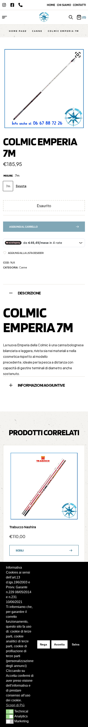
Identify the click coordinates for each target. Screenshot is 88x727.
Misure (8, 175)
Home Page (18, 30)
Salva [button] (75, 644)
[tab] (44, 292)
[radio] (8, 186)
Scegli (20, 550)
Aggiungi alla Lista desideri (26, 252)
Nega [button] (43, 644)
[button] (10, 711)
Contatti (79, 5)
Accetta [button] (59, 644)
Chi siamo (65, 5)
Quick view (73, 466)
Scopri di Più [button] (15, 705)
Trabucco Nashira (22, 527)
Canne (37, 30)
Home (52, 5)
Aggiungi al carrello (23, 226)
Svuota (21, 185)
